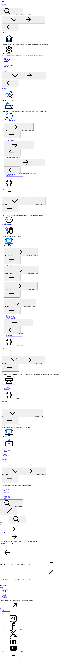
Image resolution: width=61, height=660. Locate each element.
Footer (3, 5)
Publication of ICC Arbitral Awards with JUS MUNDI (14, 336)
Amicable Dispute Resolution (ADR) (11, 264)
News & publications (24, 474)
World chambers (23, 363)
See (43, 567)
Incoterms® (3, 109)
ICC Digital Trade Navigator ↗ (8, 120)
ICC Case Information (9, 265)
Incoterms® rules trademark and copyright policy (13, 157)
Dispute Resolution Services (13, 541)
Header (3, 1)
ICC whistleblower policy (6, 613)
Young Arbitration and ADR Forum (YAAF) (12, 298)
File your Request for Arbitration (7, 224)
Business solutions (4, 596)
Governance (7, 281)
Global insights (4, 595)
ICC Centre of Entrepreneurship (10, 174)
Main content (4, 4)
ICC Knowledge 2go (5, 436)
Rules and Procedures (9, 335)
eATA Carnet (8, 139)
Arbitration (19, 541)
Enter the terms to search (3, 515)
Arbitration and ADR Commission (11, 314)
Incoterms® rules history (9, 156)
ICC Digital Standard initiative (6, 53)
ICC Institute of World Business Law (11, 317)
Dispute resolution (23, 204)
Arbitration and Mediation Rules (7, 245)
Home (1, 541)
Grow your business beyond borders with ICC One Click (14, 176)
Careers (3, 592)
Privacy (3, 612)
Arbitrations (3, 532)
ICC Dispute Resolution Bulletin (11, 318)
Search (3, 3)
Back (17, 30)
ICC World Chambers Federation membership (9, 384)
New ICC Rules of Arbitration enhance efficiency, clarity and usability (12, 187)
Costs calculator (4, 234)
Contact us (1, 587)
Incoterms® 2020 (8, 158)
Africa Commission (9, 315)
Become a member (5, 589)
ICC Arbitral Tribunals (25, 541)
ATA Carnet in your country (10, 140)
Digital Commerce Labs (9, 175)
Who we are (4, 588)
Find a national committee (4, 608)
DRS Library (8, 334)
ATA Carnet (7, 138)
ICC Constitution (4, 610)
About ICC (22, 416)
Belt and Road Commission (10, 316)
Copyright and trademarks (6, 611)
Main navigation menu (5, 2)
